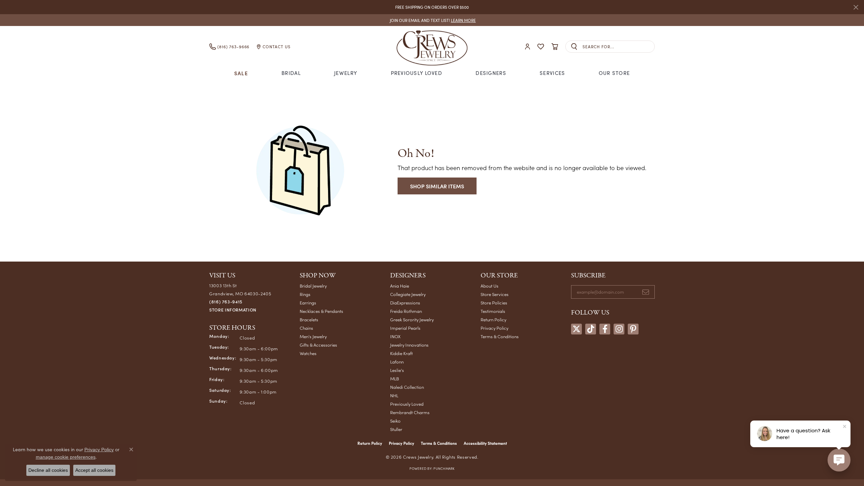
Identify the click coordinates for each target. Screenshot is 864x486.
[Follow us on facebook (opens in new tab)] (604, 329)
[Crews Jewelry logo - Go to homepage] (432, 46)
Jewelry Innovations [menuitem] (409, 345)
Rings (305, 294)
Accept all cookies (94, 470)
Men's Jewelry (313, 336)
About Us (489, 285)
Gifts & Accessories (318, 345)
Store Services (495, 294)
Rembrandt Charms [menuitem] (410, 412)
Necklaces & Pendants (321, 311)
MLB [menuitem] (394, 378)
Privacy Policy (494, 328)
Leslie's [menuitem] (397, 370)
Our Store (614, 73)
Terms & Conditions (500, 336)
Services (552, 73)
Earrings (308, 302)
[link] (432, 20)
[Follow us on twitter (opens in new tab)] (576, 329)
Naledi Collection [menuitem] (407, 387)
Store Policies (494, 302)
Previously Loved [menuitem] (407, 404)
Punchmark (443, 468)
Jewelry (345, 73)
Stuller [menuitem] (396, 429)
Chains (306, 328)
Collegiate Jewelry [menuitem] (408, 294)
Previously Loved (416, 73)
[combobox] (618, 47)
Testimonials (493, 311)
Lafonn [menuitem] (397, 361)
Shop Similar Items (437, 186)
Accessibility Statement (485, 443)
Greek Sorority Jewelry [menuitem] (412, 319)
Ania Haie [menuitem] (399, 285)
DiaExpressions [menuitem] (405, 302)
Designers (491, 73)
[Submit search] (574, 47)
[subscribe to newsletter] (645, 292)
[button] (527, 46)
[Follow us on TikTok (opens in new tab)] (590, 329)
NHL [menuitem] (394, 395)
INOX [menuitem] (395, 336)
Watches (308, 353)
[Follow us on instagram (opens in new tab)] (619, 329)
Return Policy (493, 319)
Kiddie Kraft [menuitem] (401, 353)
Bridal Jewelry (313, 285)
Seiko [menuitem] (395, 420)
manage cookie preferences (66, 457)
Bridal (291, 73)
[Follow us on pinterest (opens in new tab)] (633, 329)
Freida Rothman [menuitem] (406, 311)
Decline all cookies (48, 470)
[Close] (856, 7)
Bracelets (309, 319)
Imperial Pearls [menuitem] (405, 328)
